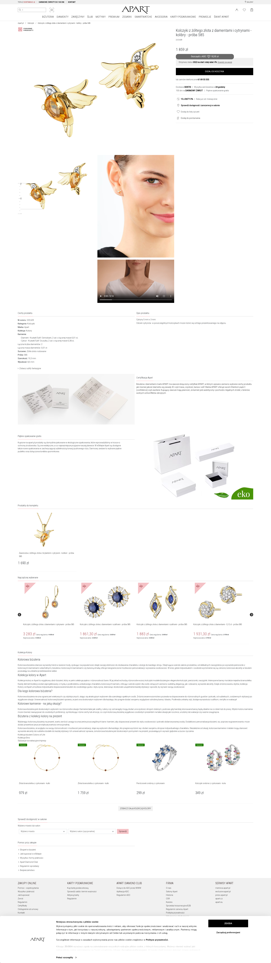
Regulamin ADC (123, 895)
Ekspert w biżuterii (28, 850)
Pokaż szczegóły (64, 957)
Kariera (169, 902)
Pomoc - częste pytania (28, 888)
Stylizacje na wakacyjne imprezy (32, 741)
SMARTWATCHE (143, 16)
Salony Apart (171, 891)
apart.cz (219, 898)
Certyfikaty (22, 906)
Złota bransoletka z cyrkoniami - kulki (34, 783)
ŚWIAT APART (221, 16)
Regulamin (22, 902)
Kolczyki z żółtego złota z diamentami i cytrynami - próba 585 (48, 624)
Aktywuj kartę (73, 895)
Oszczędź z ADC (205, 56)
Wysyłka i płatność (26, 891)
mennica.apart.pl (222, 888)
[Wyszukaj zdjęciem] (52, 10)
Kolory (29, 331)
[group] (50, 614)
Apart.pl (21, 23)
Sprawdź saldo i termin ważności (82, 891)
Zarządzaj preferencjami (228, 932)
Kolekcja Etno (24, 738)
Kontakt (21, 913)
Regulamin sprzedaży (29, 866)
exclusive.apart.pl (223, 891)
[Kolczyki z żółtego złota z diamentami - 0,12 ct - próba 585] (220, 602)
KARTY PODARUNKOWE (183, 16)
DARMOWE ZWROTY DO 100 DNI (51, 2)
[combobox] (43, 831)
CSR (168, 898)
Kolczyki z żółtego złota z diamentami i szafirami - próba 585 (105, 624)
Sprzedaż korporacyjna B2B (178, 906)
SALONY (249, 2)
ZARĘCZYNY (77, 16)
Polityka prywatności (175, 913)
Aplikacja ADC (123, 891)
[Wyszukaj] (20, 10)
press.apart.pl (221, 895)
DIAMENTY (62, 16)
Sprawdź (123, 831)
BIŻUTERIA (48, 16)
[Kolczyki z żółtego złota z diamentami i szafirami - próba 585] (106, 602)
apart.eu (219, 902)
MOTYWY (101, 16)
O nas (168, 888)
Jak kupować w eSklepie (30, 854)
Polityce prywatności (157, 940)
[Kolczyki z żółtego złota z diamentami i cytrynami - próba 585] (50, 602)
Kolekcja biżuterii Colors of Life (31, 735)
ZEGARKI (127, 16)
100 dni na (189, 90)
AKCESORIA (161, 16)
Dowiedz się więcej (225, 62)
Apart (26, 327)
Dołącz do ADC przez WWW (129, 888)
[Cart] (252, 9)
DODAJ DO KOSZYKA (214, 71)
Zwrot (20, 898)
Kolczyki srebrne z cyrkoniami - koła (210, 783)
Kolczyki (31, 23)
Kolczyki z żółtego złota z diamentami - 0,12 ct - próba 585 (217, 624)
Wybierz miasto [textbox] (28, 831)
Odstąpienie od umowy (28, 909)
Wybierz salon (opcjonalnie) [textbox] (82, 831)
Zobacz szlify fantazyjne (30, 368)
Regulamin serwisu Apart (177, 909)
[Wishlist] (244, 9)
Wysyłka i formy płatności (31, 858)
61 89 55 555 (203, 79)
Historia (169, 895)
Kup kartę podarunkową (77, 888)
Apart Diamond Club (29, 862)
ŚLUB (90, 16)
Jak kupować (23, 895)
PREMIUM (113, 16)
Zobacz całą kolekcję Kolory (135, 808)
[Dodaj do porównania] (177, 118)
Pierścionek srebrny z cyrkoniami (150, 783)
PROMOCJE (205, 16)
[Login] (236, 9)
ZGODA (228, 923)
